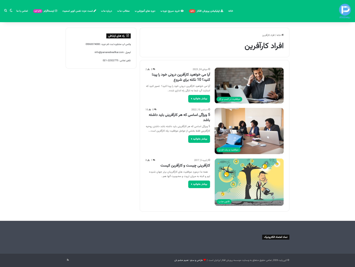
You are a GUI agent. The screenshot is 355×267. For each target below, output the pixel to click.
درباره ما (107, 11)
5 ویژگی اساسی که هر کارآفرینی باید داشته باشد (179, 117)
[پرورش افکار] (344, 11)
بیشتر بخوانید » (199, 99)
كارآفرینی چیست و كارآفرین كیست (185, 166)
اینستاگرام (44, 11)
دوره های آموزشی (146, 11)
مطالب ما (124, 11)
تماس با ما (22, 11)
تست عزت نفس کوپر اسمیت (78, 11)
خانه (230, 11)
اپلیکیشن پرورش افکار (205, 11)
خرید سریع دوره (172, 11)
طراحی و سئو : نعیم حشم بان (188, 260)
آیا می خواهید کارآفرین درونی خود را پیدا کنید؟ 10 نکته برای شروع (181, 77)
